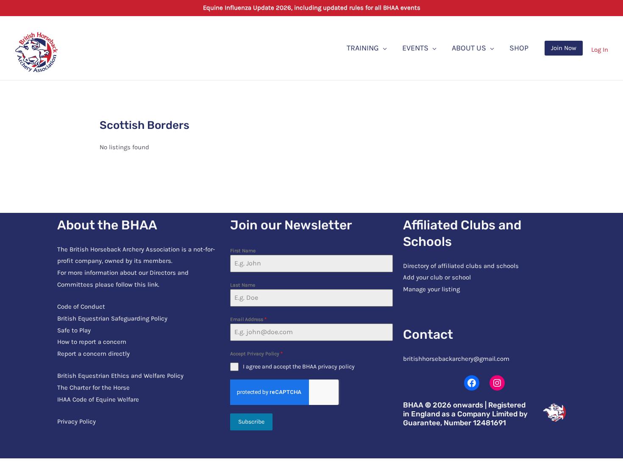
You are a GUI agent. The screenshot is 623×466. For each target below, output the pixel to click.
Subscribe (251, 421)
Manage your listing (431, 289)
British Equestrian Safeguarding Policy (112, 318)
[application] (383, 48)
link (152, 284)
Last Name (242, 285)
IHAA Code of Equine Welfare (98, 399)
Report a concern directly (93, 353)
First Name (243, 251)
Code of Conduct (81, 306)
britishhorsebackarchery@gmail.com (456, 359)
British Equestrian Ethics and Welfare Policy (120, 375)
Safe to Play (74, 330)
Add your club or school (437, 277)
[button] (564, 48)
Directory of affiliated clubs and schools (461, 266)
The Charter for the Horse (93, 387)
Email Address (248, 319)
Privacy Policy (76, 421)
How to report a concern (91, 342)
